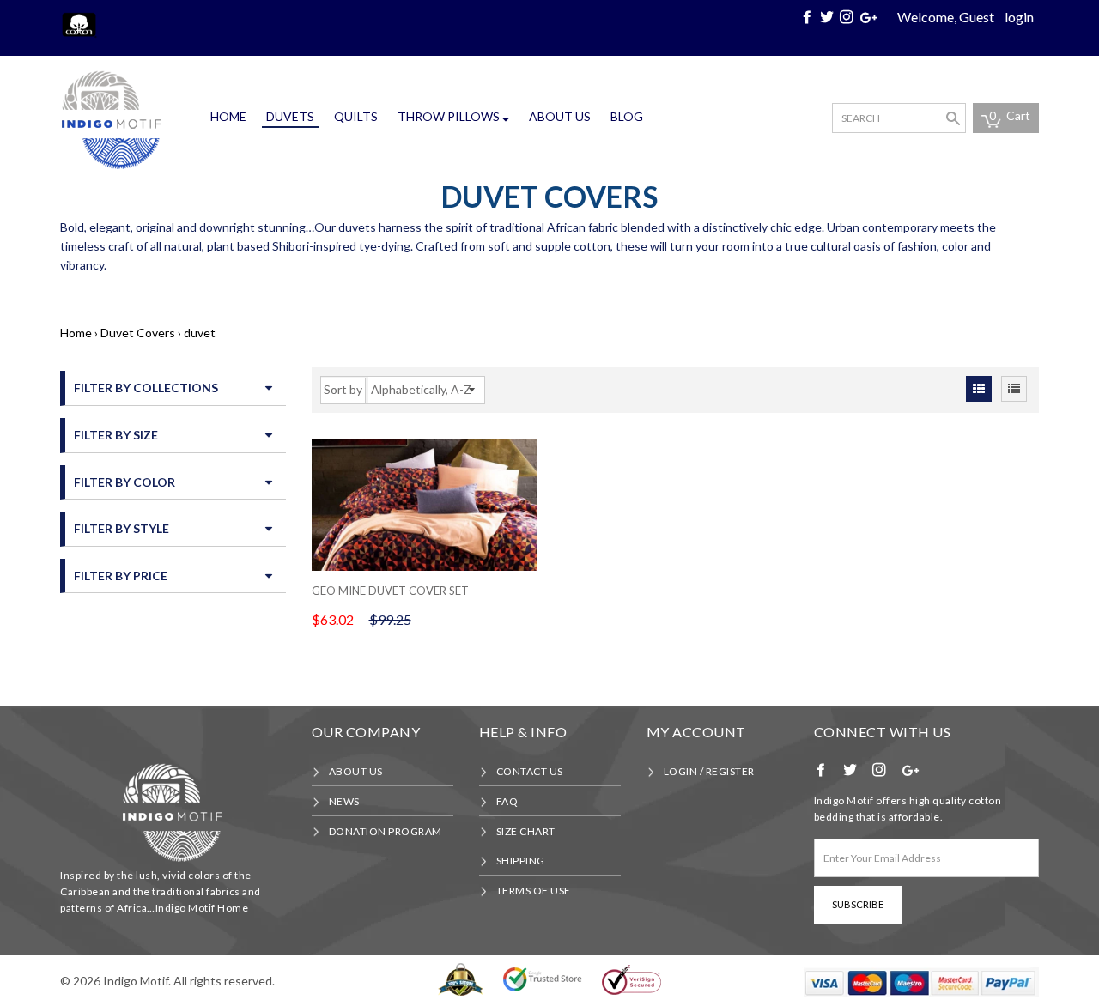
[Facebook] (808, 17)
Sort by (343, 389)
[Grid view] (979, 389)
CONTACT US (529, 771)
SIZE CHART (526, 831)
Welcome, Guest (945, 17)
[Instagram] (848, 17)
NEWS (344, 801)
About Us (560, 116)
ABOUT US (356, 771)
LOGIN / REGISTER (709, 771)
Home (228, 116)
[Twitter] (828, 17)
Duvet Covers (137, 332)
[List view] (1014, 389)
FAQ (507, 801)
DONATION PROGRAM (385, 831)
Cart (1009, 115)
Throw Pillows (450, 116)
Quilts (356, 116)
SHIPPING (520, 860)
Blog (626, 116)
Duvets (290, 116)
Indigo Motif (135, 980)
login (1019, 17)
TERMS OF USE (533, 890)
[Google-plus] (870, 17)
